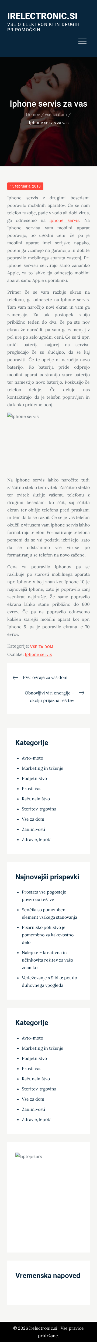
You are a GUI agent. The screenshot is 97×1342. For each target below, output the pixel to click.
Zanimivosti (33, 829)
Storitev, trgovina (39, 809)
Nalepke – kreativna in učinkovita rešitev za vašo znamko (47, 960)
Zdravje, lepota (36, 839)
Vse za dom (41, 647)
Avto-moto (32, 758)
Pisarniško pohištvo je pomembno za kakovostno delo (48, 935)
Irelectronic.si (42, 16)
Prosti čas (31, 788)
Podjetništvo (34, 778)
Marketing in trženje (42, 768)
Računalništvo (36, 798)
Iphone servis (64, 220)
